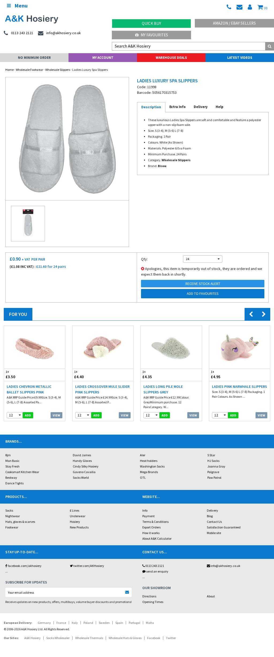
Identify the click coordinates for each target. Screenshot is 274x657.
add (28, 415)
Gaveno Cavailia (84, 472)
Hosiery (75, 522)
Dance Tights (14, 483)
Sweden (104, 623)
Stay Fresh (12, 466)
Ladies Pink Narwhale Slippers (239, 386)
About (211, 596)
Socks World (81, 478)
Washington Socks (152, 466)
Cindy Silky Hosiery (85, 466)
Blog (210, 516)
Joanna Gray (216, 466)
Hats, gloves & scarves (20, 522)
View (56, 415)
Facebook (153, 638)
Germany (44, 623)
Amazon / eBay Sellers (234, 23)
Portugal (134, 623)
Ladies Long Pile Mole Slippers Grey (163, 389)
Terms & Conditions (155, 522)
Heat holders (148, 461)
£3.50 (10, 375)
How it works (150, 533)
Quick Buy (151, 23)
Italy (75, 623)
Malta (150, 623)
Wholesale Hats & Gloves (125, 638)
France (61, 623)
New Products (79, 527)
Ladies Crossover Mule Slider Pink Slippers (102, 389)
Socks (9, 510)
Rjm (8, 455)
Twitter (171, 638)
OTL (143, 478)
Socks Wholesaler (58, 638)
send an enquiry (157, 571)
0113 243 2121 (154, 566)
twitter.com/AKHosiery (88, 566)
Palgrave (213, 472)
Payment (148, 516)
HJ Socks (213, 461)
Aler (142, 455)
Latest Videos (239, 57)
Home (9, 70)
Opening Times (152, 602)
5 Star (211, 455)
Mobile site (214, 533)
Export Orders (151, 527)
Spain (119, 623)
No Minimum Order (34, 57)
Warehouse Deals (171, 57)
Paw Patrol (214, 478)
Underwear (77, 516)
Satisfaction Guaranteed (224, 527)
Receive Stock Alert (202, 283)
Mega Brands (149, 472)
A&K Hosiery (32, 638)
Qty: (144, 259)
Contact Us (214, 522)
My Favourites (154, 34)
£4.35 (147, 375)
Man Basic (12, 461)
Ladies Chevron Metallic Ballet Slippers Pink (29, 389)
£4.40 (79, 375)
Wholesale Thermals (89, 638)
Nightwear (12, 516)
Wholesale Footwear (29, 70)
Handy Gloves (82, 461)
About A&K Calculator (157, 538)
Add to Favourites (203, 293)
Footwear (11, 527)
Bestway (11, 478)
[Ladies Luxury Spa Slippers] (67, 138)
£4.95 (215, 375)
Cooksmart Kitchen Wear (22, 472)
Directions (149, 596)
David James (82, 455)
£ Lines (74, 510)
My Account (102, 57)
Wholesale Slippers (57, 70)
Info (144, 510)
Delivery (212, 510)
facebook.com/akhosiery (24, 566)
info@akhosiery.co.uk (225, 566)
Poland (88, 623)
